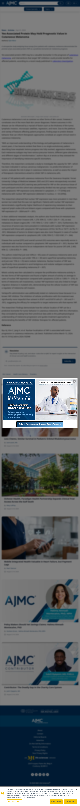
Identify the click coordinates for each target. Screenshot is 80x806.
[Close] (76, 789)
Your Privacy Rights (14, 801)
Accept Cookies (56, 801)
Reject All (70, 801)
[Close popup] (74, 381)
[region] (40, 796)
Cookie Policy (30, 797)
